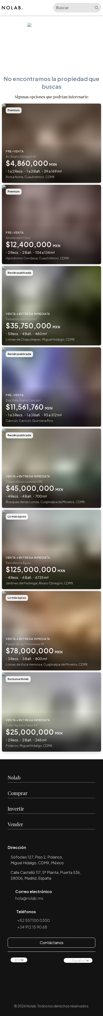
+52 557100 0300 (33, 920)
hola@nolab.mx (29, 898)
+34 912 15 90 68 (32, 926)
